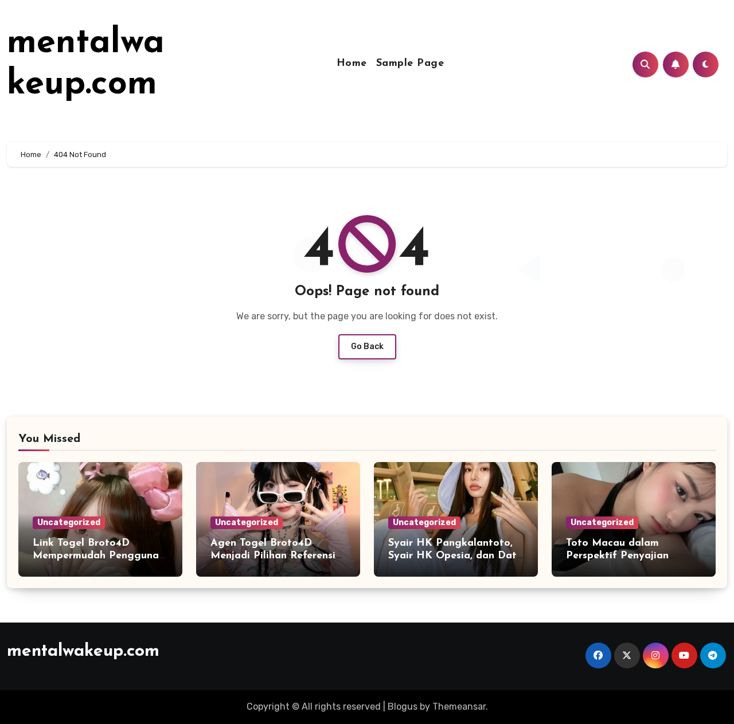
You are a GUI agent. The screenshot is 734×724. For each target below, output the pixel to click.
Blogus (402, 706)
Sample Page (410, 63)
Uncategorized (68, 522)
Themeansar (459, 706)
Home (352, 63)
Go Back (367, 346)
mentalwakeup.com (83, 651)
